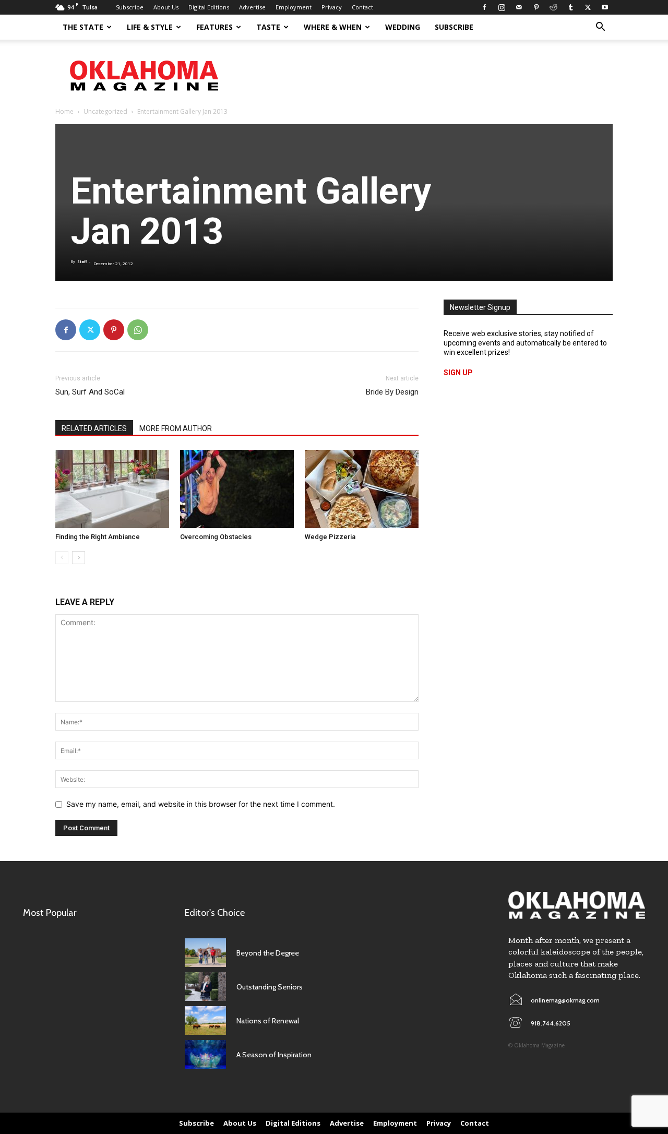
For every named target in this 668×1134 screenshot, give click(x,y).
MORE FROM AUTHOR (175, 428)
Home (64, 111)
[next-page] (78, 557)
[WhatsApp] (137, 329)
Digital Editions (208, 7)
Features (214, 27)
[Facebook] (484, 7)
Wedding (402, 27)
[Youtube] (605, 7)
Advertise (252, 7)
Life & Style (150, 27)
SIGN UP (458, 372)
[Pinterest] (536, 7)
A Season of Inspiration (274, 1054)
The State (83, 27)
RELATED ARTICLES (94, 428)
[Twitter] (587, 7)
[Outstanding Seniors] (205, 986)
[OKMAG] (576, 905)
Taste (268, 27)
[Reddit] (553, 7)
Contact (362, 7)
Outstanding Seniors (269, 987)
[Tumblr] (570, 7)
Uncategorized (105, 111)
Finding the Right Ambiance (97, 537)
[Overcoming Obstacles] (237, 489)
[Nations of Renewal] (205, 1020)
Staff (82, 261)
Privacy (331, 7)
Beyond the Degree (267, 953)
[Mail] (519, 7)
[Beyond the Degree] (205, 952)
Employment (294, 7)
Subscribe (130, 7)
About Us (165, 7)
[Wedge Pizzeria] (362, 489)
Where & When (333, 27)
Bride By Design (392, 392)
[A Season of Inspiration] (205, 1054)
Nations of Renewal (267, 1020)
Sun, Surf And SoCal (90, 392)
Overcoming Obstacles (216, 537)
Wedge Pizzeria (330, 537)
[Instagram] (501, 7)
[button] (600, 28)
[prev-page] (61, 557)
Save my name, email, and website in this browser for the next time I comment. (200, 803)
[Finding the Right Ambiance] (112, 489)
